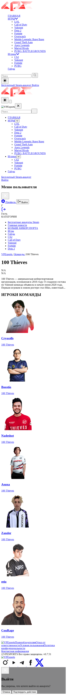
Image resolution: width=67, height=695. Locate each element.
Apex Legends (21, 45)
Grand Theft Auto (23, 42)
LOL (17, 21)
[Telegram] (22, 665)
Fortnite (18, 33)
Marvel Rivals (21, 48)
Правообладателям (25, 642)
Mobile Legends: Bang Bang (29, 39)
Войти (35, 85)
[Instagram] (5, 665)
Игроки (12, 54)
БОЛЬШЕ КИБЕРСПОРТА (23, 228)
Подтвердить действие (24, 692)
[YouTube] (14, 665)
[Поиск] (34, 111)
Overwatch (20, 36)
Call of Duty (20, 24)
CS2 (16, 57)
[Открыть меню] (10, 101)
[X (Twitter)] (39, 665)
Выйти (24, 202)
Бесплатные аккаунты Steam (23, 222)
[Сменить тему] (4, 100)
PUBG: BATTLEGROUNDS (30, 51)
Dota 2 (17, 30)
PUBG (17, 65)
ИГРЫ (11, 18)
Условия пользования (32, 645)
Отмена (6, 692)
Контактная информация (15, 651)
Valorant (18, 27)
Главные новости (17, 225)
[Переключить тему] (4, 81)
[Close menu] (18, 106)
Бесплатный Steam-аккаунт (16, 85)
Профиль (10, 202)
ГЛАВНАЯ (14, 15)
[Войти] (3, 210)
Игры (11, 231)
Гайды (11, 68)
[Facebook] (31, 665)
